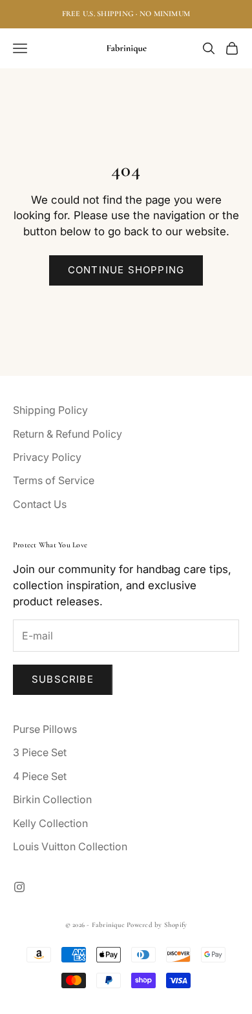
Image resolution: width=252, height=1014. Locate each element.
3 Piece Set (40, 752)
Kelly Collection (50, 823)
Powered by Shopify (157, 925)
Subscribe (63, 679)
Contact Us (40, 504)
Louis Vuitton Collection (70, 846)
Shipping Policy (50, 410)
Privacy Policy (47, 457)
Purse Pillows (45, 729)
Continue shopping (126, 270)
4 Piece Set (40, 776)
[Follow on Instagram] (19, 887)
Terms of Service (53, 480)
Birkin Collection (52, 799)
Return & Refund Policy (67, 433)
